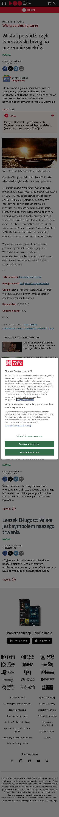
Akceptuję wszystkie (29, 452)
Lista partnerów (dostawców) (18, 425)
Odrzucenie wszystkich (29, 444)
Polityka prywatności (25, 399)
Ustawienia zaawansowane (29, 436)
